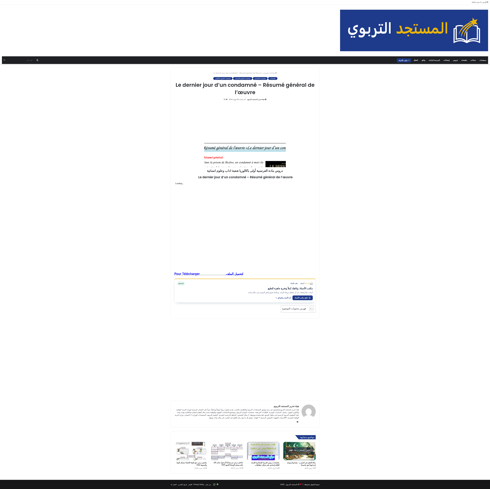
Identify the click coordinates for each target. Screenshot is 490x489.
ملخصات (464, 60)
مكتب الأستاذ (403, 60)
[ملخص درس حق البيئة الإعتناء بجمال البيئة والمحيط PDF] (190, 451)
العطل (416, 60)
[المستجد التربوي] (414, 30)
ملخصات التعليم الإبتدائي (242, 78)
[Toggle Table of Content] (310, 309)
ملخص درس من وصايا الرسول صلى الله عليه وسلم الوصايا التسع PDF (228, 463)
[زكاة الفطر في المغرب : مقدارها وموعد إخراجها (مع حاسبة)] (299, 451)
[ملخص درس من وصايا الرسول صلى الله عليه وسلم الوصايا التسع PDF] (227, 451)
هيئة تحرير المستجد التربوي (256, 99)
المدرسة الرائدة (434, 60)
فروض (455, 60)
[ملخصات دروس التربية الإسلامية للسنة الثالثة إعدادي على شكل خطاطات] (263, 451)
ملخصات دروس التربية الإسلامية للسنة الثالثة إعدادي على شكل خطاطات (265, 463)
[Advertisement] (163, 25)
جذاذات (473, 60)
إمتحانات (447, 60)
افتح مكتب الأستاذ (301, 298)
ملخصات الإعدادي (260, 78)
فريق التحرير (182, 484)
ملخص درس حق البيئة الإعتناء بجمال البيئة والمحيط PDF (191, 463)
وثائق (423, 60)
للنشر (190, 484)
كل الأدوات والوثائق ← (283, 298)
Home (272, 73)
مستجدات (482, 60)
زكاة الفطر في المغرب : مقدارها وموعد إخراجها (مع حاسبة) (301, 463)
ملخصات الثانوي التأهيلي (223, 78)
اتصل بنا (174, 484)
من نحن (208, 484)
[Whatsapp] (214, 484)
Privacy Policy (198, 484)
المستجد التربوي (291, 484)
